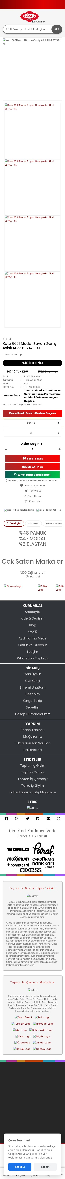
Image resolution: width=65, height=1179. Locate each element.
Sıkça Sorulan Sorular (24, 510)
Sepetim (32, 707)
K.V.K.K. (32, 631)
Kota (7, 339)
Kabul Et (20, 1166)
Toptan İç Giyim (32, 765)
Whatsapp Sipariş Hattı (34, 474)
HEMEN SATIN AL (32, 466)
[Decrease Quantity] (5, 449)
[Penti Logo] (23, 1036)
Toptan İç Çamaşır (33, 779)
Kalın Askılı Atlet (33, 380)
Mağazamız (32, 736)
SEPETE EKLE (35, 458)
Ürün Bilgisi (14, 523)
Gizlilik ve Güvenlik (32, 645)
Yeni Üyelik (32, 674)
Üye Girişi (32, 680)
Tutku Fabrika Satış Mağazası (32, 792)
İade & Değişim (32, 618)
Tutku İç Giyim (32, 785)
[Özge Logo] (22, 1042)
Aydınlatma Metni (33, 638)
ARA (57, 29)
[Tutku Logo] (39, 589)
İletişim (32, 651)
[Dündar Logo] (42, 1042)
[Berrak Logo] (22, 1049)
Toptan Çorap (32, 772)
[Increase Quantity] (59, 449)
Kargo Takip (32, 700)
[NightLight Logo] (43, 1023)
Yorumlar (33, 523)
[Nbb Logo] (20, 1030)
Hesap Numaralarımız (32, 714)
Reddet (45, 1166)
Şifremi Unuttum (33, 687)
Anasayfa (32, 611)
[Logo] (32, 17)
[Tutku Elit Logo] (21, 1023)
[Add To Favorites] (32, 485)
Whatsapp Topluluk (32, 658)
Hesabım (32, 694)
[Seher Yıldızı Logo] (41, 1030)
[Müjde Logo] (41, 1036)
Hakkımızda (32, 750)
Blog (32, 625)
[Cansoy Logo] (42, 1049)
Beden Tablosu (53, 510)
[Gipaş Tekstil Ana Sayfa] (23, 1017)
